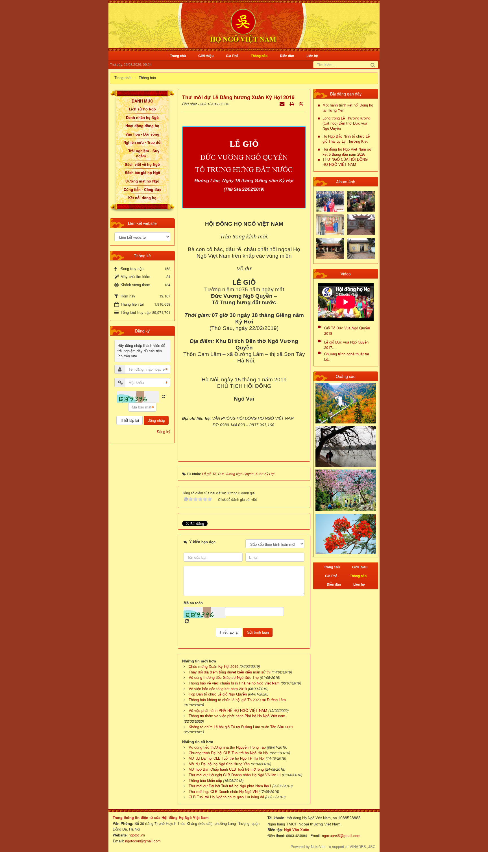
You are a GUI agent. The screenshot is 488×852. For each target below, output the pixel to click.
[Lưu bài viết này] (301, 103)
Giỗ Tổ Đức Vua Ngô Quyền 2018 (347, 330)
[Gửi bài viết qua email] (283, 103)
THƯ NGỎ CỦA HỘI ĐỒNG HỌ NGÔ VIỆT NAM (345, 162)
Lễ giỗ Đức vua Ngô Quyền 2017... (346, 344)
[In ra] (292, 103)
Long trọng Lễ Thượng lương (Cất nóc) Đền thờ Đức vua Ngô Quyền (346, 123)
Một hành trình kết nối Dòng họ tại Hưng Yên (348, 107)
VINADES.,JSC (362, 846)
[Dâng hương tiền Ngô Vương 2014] (361, 200)
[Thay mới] (163, 396)
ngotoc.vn (137, 835)
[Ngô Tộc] (243, 25)
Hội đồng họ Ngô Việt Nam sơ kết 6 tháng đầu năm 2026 (347, 152)
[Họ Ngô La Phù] (361, 224)
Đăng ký (163, 431)
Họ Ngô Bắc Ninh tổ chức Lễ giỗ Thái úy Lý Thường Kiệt (346, 139)
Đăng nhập (156, 420)
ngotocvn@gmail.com (143, 841)
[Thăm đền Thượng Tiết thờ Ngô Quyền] (330, 248)
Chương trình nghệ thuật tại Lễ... (346, 356)
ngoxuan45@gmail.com (340, 835)
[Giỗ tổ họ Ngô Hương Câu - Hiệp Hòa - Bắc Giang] (330, 224)
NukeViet (318, 846)
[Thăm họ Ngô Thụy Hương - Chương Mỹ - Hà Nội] (361, 248)
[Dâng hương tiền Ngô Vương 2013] (330, 200)
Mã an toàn (193, 602)
